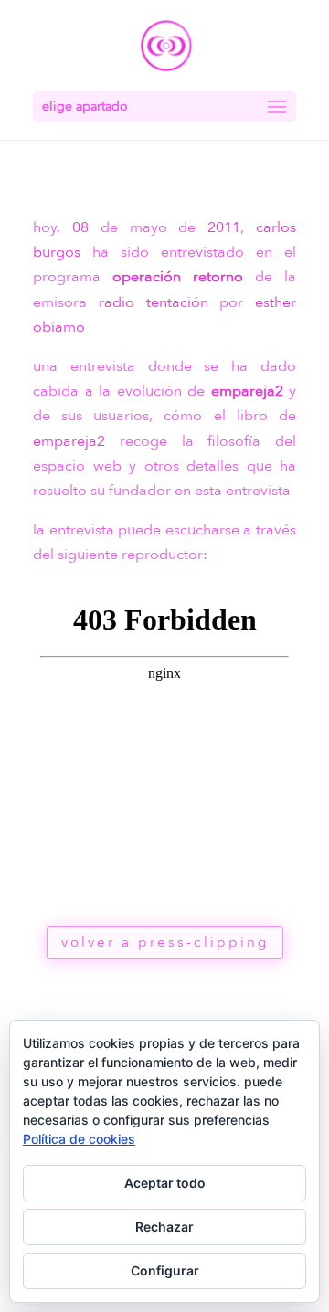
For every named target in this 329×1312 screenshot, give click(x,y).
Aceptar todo (165, 1182)
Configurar (165, 1270)
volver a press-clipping (165, 942)
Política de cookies (79, 1139)
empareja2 (247, 391)
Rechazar (164, 1226)
